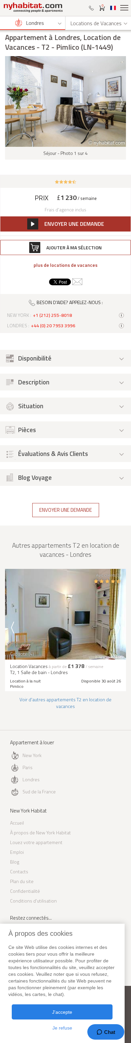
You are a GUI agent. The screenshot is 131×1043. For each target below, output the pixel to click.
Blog (14, 861)
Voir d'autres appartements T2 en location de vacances (65, 703)
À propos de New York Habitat (40, 832)
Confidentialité (25, 890)
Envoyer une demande (65, 510)
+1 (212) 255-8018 (52, 315)
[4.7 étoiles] (66, 181)
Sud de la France (39, 791)
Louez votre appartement (36, 842)
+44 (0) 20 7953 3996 (53, 325)
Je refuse (62, 1028)
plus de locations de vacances (65, 265)
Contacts (19, 871)
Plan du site (22, 881)
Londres (31, 779)
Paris (28, 767)
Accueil (17, 822)
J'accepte (62, 1012)
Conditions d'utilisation (33, 900)
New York (32, 755)
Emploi (17, 852)
